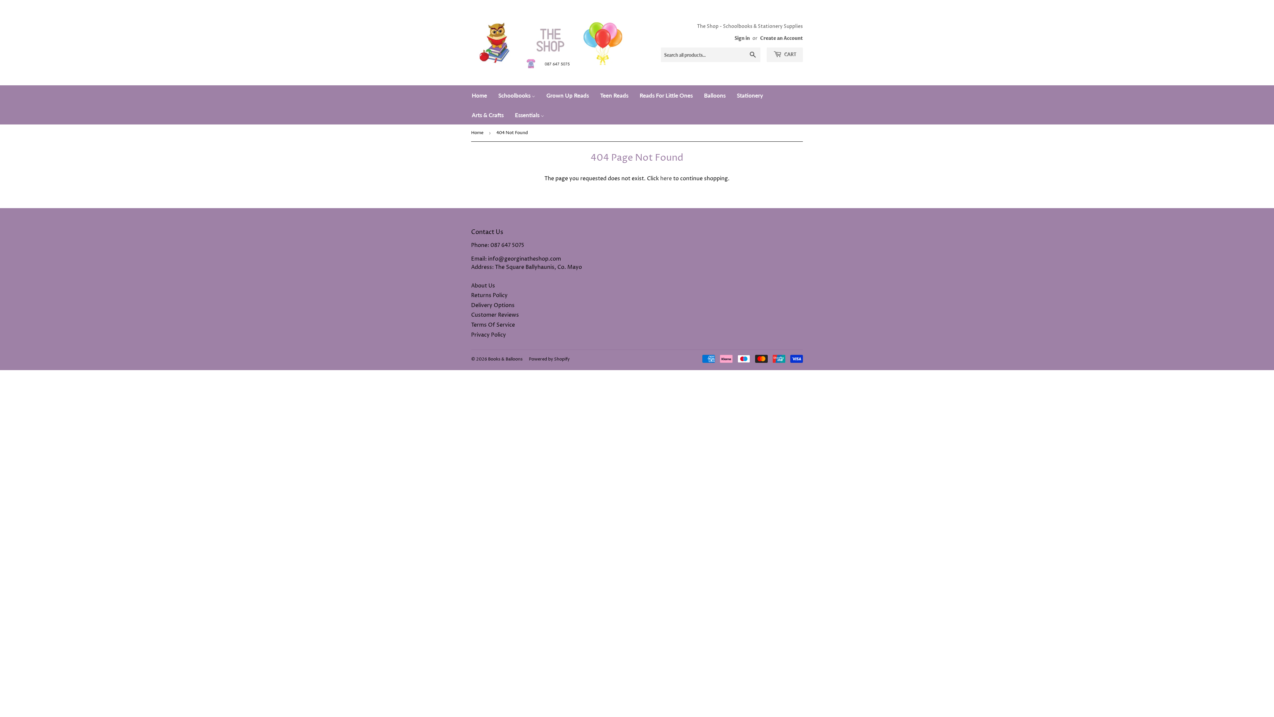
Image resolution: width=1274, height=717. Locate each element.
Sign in (742, 38)
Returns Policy (489, 295)
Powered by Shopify (549, 359)
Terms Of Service (493, 325)
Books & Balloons (505, 359)
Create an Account (781, 38)
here (666, 178)
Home (477, 133)
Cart (789, 54)
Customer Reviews (495, 315)
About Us (483, 285)
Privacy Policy (488, 335)
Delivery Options (493, 305)
